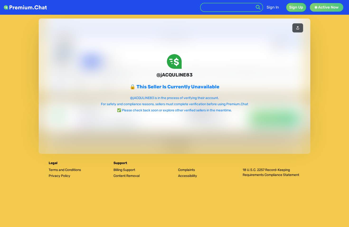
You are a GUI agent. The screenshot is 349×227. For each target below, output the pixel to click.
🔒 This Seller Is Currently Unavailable (174, 87)
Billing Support (124, 170)
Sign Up (296, 7)
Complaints (186, 170)
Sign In (273, 7)
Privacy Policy (59, 176)
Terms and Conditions (65, 170)
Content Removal (126, 176)
